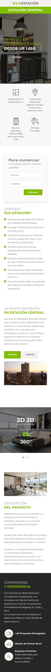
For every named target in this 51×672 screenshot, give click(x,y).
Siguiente (33, 192)
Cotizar (17, 57)
